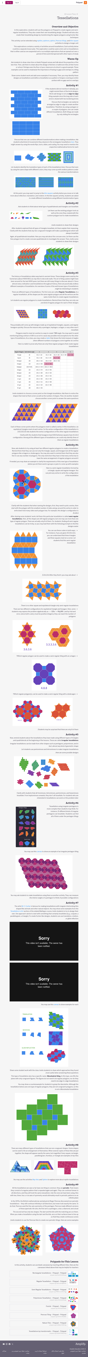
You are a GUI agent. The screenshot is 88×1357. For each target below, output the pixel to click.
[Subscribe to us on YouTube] (3, 1344)
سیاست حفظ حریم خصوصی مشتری (78, 1352)
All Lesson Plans (70, 14)
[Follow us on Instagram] (6, 1344)
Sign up (9, 2)
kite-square (74, 41)
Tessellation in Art (16, 911)
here (72, 142)
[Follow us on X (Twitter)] (12, 1344)
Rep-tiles (36, 1180)
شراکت (4, 1351)
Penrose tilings (61, 41)
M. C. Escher (26, 906)
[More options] (2, 3)
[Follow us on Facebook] (9, 1344)
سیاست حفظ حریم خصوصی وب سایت (20, 1352)
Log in (17, 2)
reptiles (39, 41)
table (48, 338)
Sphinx (44, 1180)
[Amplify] (80, 1344)
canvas (39, 851)
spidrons (46, 41)
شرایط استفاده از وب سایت (41, 1352)
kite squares (48, 193)
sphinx (52, 41)
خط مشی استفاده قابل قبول (57, 1352)
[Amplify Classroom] (85, 2)
